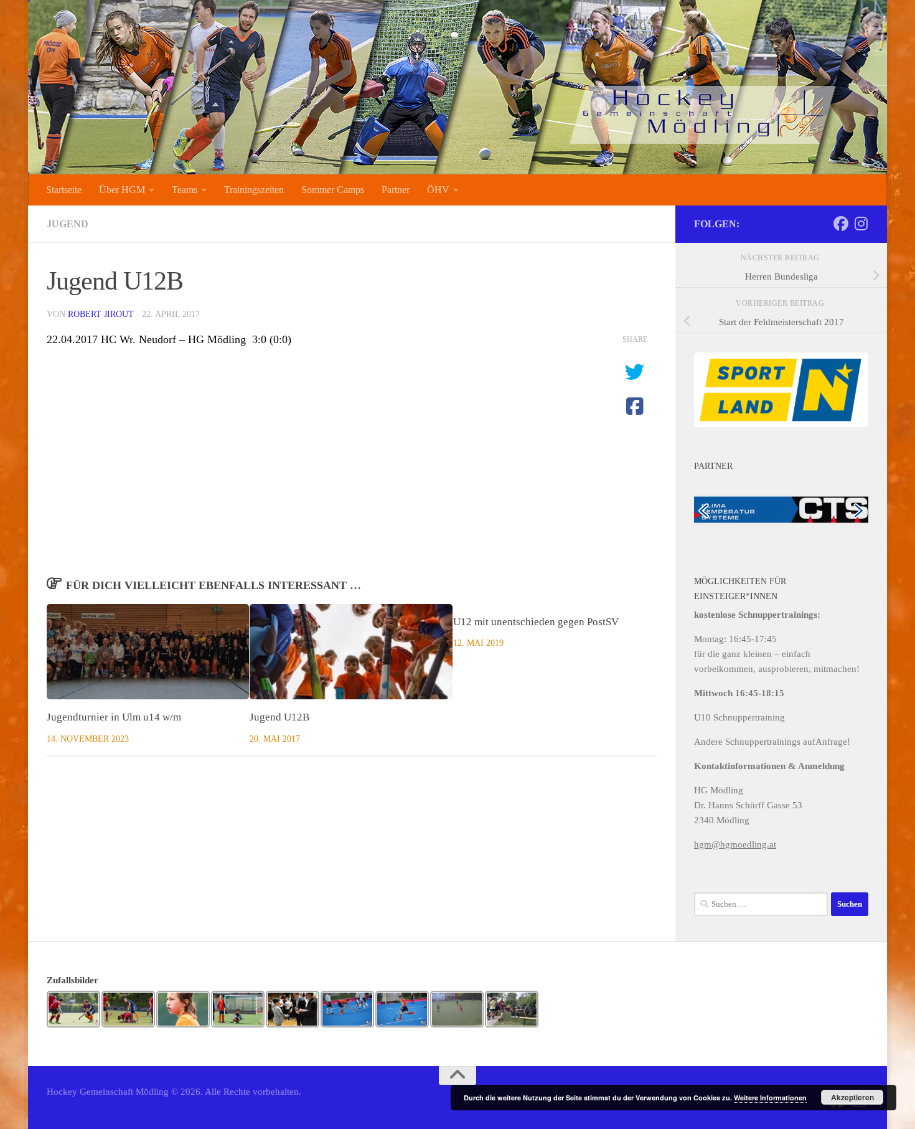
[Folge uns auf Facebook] (840, 223)
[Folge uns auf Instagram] (860, 223)
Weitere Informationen (770, 1097)
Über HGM (122, 189)
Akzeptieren (852, 1097)
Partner (396, 189)
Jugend (67, 224)
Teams (184, 189)
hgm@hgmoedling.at (735, 844)
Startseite (64, 189)
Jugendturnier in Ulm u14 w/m (114, 717)
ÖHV (438, 189)
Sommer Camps (332, 189)
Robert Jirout (101, 314)
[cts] (781, 509)
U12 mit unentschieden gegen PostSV (536, 622)
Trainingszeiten (254, 189)
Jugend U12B (279, 717)
